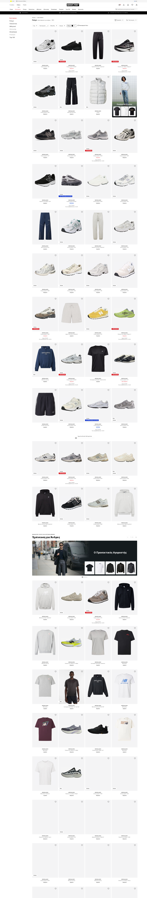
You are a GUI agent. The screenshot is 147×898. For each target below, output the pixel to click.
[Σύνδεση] (124, 5)
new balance (40, 17)
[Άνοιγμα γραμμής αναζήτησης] (116, 9)
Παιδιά (24, 5)
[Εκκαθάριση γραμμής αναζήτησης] (136, 9)
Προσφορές (43, 25)
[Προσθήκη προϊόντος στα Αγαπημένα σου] (56, 31)
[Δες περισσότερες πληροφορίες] (45, 70)
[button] (119, 20)
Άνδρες (18, 5)
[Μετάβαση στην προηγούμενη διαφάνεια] (127, 537)
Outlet (13, 1)
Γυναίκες (12, 5)
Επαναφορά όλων (83, 25)
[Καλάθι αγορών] (137, 5)
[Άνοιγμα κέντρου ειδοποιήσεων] (128, 5)
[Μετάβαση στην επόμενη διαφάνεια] (136, 537)
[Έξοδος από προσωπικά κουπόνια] (119, 5)
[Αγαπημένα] (132, 5)
